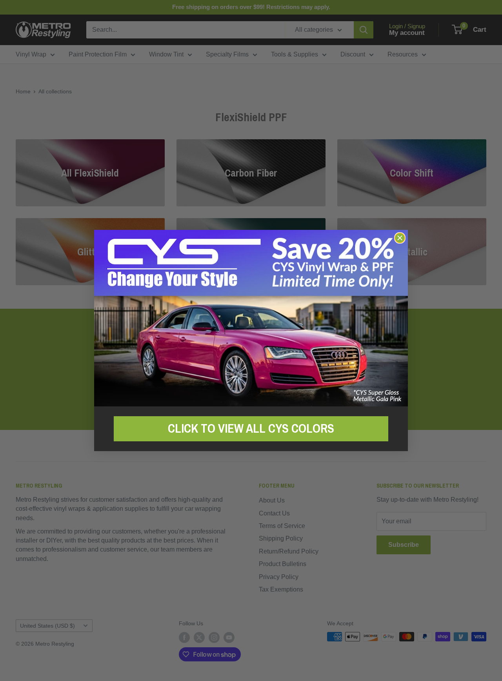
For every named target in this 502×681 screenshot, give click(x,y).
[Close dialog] (400, 238)
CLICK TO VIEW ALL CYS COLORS (251, 428)
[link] (251, 318)
